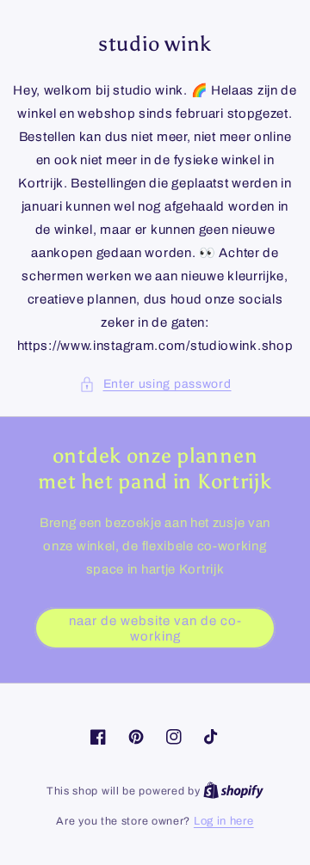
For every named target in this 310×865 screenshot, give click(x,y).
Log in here (224, 821)
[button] (155, 384)
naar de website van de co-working (155, 628)
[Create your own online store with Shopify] (233, 791)
